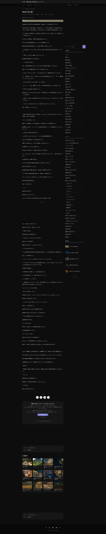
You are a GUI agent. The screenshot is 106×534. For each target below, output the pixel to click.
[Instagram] (49, 527)
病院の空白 (67, 81)
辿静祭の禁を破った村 (69, 97)
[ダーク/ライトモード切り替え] (82, 1)
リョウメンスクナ (69, 199)
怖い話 (42, 14)
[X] (46, 527)
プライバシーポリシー (61, 5)
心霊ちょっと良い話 (69, 161)
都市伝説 (67, 234)
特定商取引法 (69, 5)
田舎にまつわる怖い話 (69, 215)
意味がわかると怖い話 (69, 169)
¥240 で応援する (43, 414)
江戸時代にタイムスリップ (70, 68)
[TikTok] (60, 527)
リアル (67, 194)
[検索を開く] (79, 1)
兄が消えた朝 (67, 86)
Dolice (52, 530)
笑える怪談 (67, 226)
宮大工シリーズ (68, 156)
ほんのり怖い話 (68, 148)
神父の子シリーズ (68, 223)
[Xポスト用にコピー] (48, 397)
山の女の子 (67, 94)
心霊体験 (37, 14)
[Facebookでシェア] (41, 397)
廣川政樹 (56, 530)
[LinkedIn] (53, 527)
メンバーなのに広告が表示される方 (43, 421)
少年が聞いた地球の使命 (70, 89)
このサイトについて (37, 5)
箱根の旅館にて (68, 62)
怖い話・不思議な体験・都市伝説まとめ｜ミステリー (33, 1)
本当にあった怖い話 (69, 175)
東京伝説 (67, 177)
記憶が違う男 (67, 132)
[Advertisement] (42, 211)
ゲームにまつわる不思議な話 (71, 143)
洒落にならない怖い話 (49, 14)
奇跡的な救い (67, 78)
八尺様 (67, 202)
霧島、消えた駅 (68, 111)
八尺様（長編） (68, 70)
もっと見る (74, 276)
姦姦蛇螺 (68, 207)
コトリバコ (68, 188)
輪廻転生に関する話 (69, 231)
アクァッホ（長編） (69, 105)
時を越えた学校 (68, 121)
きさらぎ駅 (68, 186)
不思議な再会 (67, 124)
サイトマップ (52, 5)
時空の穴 (67, 57)
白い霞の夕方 (67, 129)
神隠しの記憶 (67, 92)
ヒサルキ (68, 191)
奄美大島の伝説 (68, 119)
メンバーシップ (46, 5)
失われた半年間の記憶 (69, 76)
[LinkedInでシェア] (44, 397)
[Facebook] (56, 527)
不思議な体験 (67, 151)
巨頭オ (67, 212)
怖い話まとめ (29, 5)
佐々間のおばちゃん (69, 108)
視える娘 (29, 450)
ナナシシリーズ (68, 145)
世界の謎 (67, 153)
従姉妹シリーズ (68, 159)
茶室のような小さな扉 (69, 100)
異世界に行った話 (68, 218)
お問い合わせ (76, 5)
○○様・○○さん (68, 140)
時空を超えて (67, 113)
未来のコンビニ (68, 84)
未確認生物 (67, 172)
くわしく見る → (43, 417)
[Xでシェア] (37, 397)
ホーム (24, 5)
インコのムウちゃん (31, 447)
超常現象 (67, 228)
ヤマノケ (67, 54)
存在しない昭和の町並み (70, 103)
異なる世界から (68, 116)
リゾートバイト (69, 196)
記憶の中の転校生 (68, 65)
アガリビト (68, 183)
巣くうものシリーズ (70, 210)
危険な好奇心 (68, 204)
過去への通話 (67, 73)
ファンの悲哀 (67, 127)
